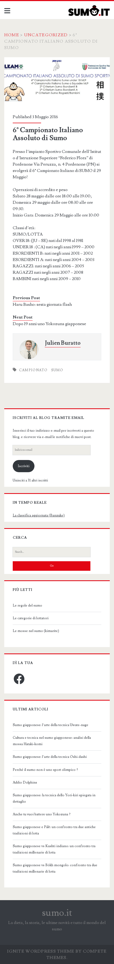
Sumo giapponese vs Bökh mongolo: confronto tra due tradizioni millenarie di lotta (55, 868)
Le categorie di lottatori (31, 618)
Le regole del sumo (27, 605)
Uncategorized (46, 35)
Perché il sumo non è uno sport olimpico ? (45, 770)
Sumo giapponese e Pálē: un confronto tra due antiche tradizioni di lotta (54, 830)
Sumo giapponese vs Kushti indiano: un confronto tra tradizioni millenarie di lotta (54, 849)
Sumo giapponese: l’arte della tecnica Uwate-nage (50, 725)
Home (11, 35)
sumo (57, 370)
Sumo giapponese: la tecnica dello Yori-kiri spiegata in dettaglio (54, 798)
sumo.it (57, 913)
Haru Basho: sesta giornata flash (42, 304)
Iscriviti (23, 466)
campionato (33, 370)
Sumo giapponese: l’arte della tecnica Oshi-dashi (50, 757)
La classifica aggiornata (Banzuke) (39, 515)
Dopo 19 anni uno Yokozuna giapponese (49, 323)
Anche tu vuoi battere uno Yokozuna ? (42, 814)
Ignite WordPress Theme (40, 951)
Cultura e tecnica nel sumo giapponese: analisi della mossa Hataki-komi (52, 741)
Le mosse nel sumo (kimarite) (36, 631)
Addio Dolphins (25, 782)
